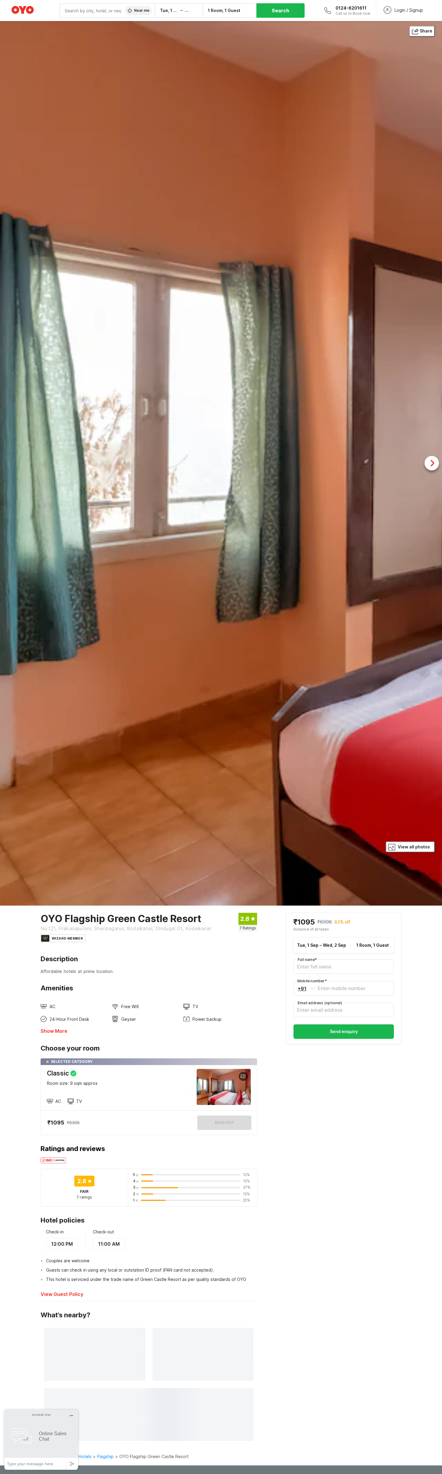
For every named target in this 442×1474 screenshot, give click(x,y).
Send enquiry (344, 1031)
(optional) (320, 1003)
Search (280, 11)
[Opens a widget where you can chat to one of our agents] (41, 1439)
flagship (105, 1456)
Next (432, 463)
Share (426, 30)
